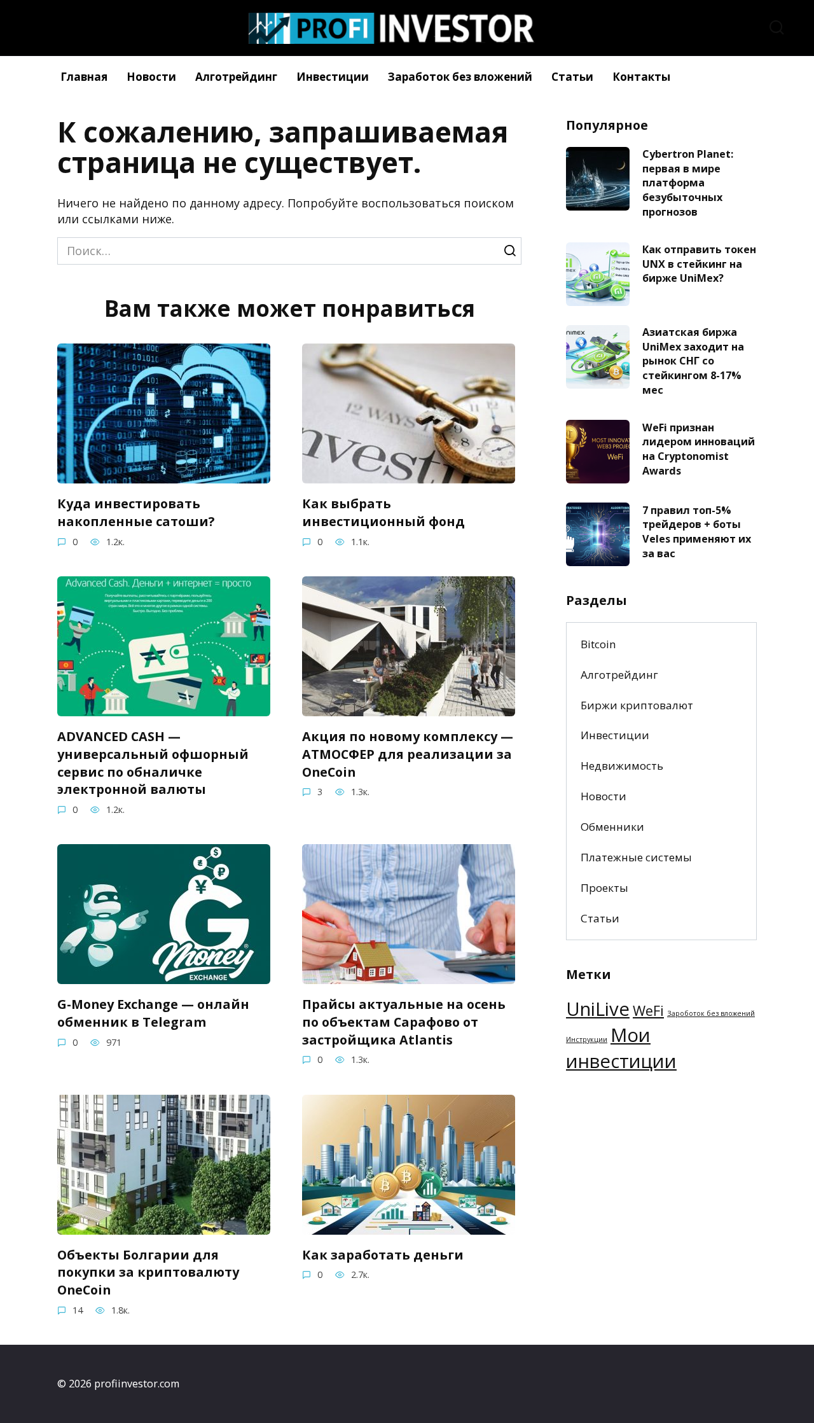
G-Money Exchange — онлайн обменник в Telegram (153, 1013)
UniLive (598, 1009)
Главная (83, 76)
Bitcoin (598, 644)
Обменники (612, 826)
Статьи (572, 76)
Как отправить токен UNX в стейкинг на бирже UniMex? (699, 263)
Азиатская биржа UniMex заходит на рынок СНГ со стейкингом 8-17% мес (693, 361)
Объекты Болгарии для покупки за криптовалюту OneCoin (148, 1272)
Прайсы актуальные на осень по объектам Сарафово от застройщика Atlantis (404, 1022)
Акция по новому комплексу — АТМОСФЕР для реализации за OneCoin (407, 754)
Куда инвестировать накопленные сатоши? (136, 512)
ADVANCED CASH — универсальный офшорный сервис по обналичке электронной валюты (153, 763)
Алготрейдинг (236, 76)
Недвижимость (622, 765)
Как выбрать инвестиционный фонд (383, 512)
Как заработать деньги (383, 1254)
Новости (151, 76)
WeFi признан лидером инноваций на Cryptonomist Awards (698, 448)
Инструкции (586, 1039)
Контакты (641, 76)
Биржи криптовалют (637, 705)
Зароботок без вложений (711, 1013)
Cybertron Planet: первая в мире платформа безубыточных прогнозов (687, 183)
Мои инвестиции (621, 1048)
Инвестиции (332, 76)
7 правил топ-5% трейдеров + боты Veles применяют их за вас (696, 531)
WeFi (648, 1010)
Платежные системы (636, 857)
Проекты (604, 887)
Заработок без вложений (460, 76)
